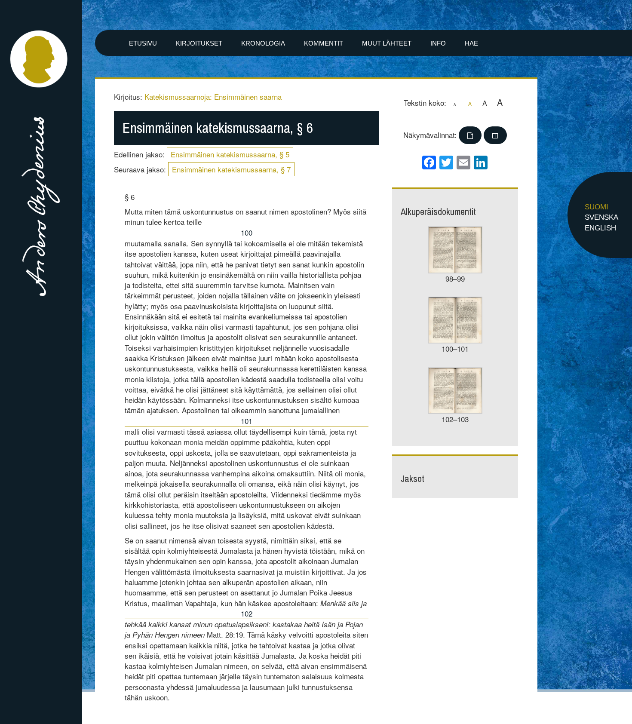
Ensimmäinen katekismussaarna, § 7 (231, 169)
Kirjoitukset (199, 43)
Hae (471, 43)
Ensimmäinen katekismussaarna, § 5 (230, 154)
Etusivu (143, 43)
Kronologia (263, 43)
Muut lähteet (386, 43)
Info (438, 43)
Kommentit (323, 43)
